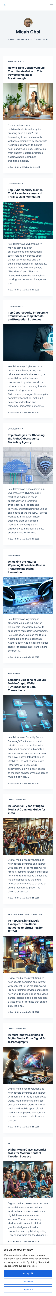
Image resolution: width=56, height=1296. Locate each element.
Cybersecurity (15, 183)
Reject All (28, 1289)
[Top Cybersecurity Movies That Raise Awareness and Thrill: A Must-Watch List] (28, 220)
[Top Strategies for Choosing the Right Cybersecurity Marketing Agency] (28, 465)
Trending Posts (16, 61)
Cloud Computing (17, 799)
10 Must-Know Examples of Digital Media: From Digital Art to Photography (27, 1038)
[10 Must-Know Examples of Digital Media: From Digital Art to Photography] (28, 1065)
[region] (28, 1270)
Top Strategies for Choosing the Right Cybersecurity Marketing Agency (26, 438)
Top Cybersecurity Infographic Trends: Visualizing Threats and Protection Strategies (28, 316)
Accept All (28, 1273)
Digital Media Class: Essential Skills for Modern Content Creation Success (27, 1153)
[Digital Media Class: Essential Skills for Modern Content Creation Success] (28, 1180)
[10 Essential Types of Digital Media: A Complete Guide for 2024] (28, 836)
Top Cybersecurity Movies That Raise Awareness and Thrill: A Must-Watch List (25, 193)
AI (9, 914)
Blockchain (14, 555)
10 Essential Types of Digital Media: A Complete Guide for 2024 (26, 809)
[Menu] (51, 5)
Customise (28, 1281)
